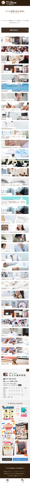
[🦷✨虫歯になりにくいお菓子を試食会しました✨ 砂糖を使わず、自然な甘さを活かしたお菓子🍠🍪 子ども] (8, 448)
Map (20, 385)
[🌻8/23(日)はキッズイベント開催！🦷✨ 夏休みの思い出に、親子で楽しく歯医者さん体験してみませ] (8, 431)
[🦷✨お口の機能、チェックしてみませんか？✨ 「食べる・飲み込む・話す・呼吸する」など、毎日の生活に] (21, 448)
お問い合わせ (14, 30)
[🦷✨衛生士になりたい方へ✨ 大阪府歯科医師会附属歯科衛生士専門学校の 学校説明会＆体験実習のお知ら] (21, 413)
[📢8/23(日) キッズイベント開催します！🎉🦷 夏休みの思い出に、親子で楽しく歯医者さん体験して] (21, 431)
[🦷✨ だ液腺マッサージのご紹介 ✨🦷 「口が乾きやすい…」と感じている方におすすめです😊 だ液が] (8, 413)
